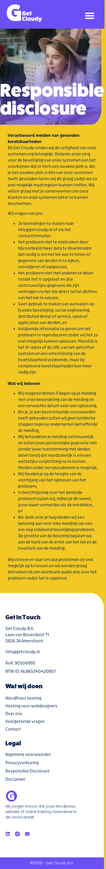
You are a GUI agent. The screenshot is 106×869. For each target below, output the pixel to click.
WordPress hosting (23, 698)
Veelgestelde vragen (25, 721)
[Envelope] (27, 834)
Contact (13, 729)
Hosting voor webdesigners (31, 706)
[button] (90, 15)
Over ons (13, 713)
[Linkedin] (7, 834)
